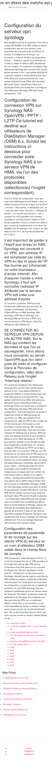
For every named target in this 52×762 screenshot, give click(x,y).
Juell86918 (29, 751)
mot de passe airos (19, 644)
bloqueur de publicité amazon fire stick (27, 641)
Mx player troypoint (12, 704)
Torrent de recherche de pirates (17, 698)
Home (29, 748)
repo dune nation (18, 623)
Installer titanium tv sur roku (16, 677)
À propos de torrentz (12, 693)
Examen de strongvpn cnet (15, 709)
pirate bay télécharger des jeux (24, 632)
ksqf (12, 647)
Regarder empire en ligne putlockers (20, 688)
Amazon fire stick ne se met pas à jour (20, 683)
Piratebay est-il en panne (14, 714)
